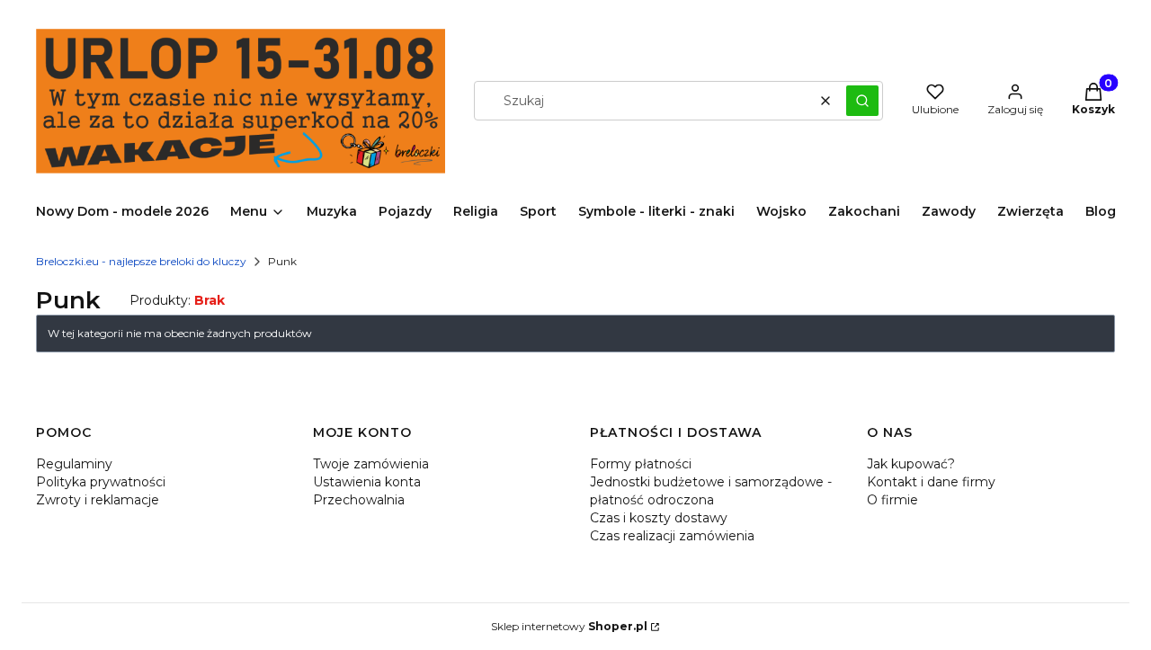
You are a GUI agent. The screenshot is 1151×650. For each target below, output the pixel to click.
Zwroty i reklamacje (97, 500)
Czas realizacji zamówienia (672, 536)
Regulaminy (74, 464)
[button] (862, 100)
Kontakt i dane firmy (931, 482)
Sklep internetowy (569, 626)
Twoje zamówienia (371, 464)
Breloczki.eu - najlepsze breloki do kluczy (141, 261)
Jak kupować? (911, 464)
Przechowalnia (359, 500)
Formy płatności (640, 464)
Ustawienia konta (367, 482)
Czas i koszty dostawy (658, 518)
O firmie (892, 500)
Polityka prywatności (100, 482)
